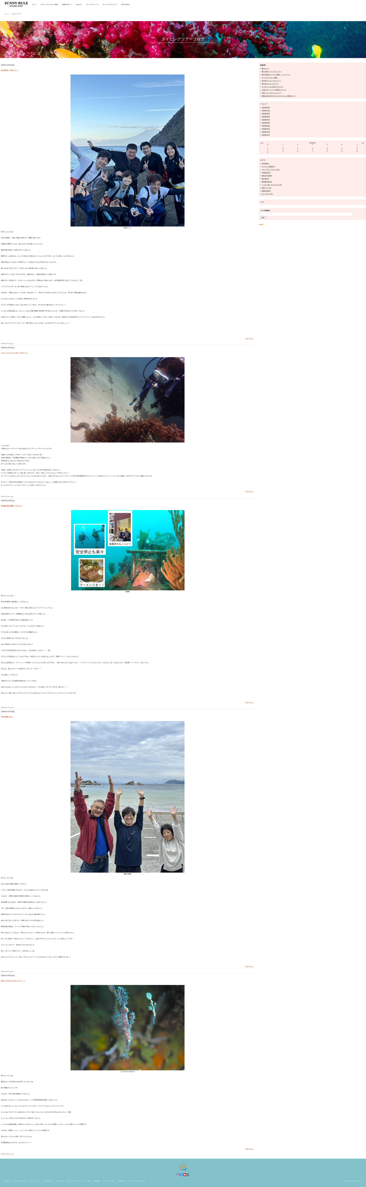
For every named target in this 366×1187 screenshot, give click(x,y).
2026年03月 (266, 123)
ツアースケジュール (35, 1181)
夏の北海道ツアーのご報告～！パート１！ (276, 74)
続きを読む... (249, 338)
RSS (260, 224)
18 (297, 150)
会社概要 (96, 1181)
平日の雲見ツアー (7, 717)
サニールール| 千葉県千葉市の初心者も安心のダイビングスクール (16, 4)
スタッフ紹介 (87, 1181)
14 (341, 148)
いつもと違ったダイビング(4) (272, 185)
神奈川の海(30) (267, 176)
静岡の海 (12, 343)
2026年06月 (266, 113)
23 (267, 151)
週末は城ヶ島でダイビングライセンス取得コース (278, 96)
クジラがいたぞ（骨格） (270, 78)
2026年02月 (266, 126)
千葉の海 (12, 496)
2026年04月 (266, 119)
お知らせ (7, 1181)
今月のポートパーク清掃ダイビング (274, 90)
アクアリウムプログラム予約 (137, 1181)
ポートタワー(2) (267, 194)
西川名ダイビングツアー (270, 84)
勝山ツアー (265, 68)
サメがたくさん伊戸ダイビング (272, 87)
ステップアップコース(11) (270, 169)
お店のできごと (48, 1181)
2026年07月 (266, 110)
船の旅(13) (265, 179)
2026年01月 (266, 129)
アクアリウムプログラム (20, 1181)
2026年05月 (266, 116)
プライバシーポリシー (109, 1181)
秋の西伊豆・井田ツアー (9, 70)
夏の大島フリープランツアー (272, 71)
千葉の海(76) (266, 172)
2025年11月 (266, 135)
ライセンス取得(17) (268, 166)
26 (312, 151)
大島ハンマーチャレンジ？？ (272, 93)
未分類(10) (265, 163)
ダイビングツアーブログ (73, 1181)
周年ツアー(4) (266, 188)
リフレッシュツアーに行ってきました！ (14, 353)
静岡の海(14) (266, 191)
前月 (262, 142)
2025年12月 (266, 132)
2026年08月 (266, 107)
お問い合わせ (122, 1181)
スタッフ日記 (60, 1181)
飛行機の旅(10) (267, 182)
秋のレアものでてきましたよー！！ (13, 981)
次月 (363, 142)
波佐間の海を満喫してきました (11, 506)
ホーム (6, 14)
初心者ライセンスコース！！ (272, 81)
